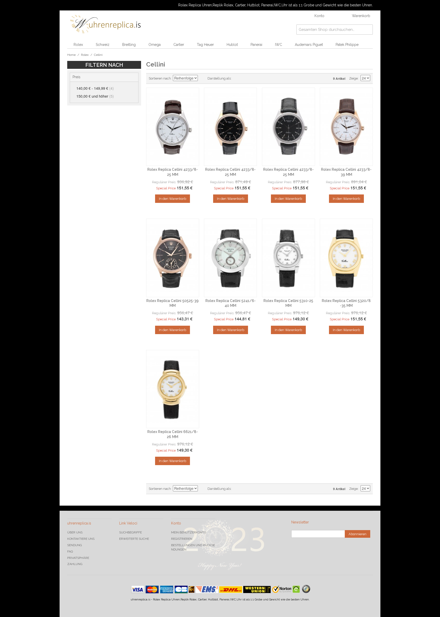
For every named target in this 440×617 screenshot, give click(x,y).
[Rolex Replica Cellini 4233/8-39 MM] (346, 127)
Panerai (256, 45)
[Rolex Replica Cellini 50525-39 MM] (172, 258)
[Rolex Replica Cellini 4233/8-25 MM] (172, 127)
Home (71, 55)
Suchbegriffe (130, 532)
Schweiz (102, 45)
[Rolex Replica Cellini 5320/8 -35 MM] (346, 258)
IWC (278, 45)
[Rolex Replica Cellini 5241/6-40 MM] (230, 258)
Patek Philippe (347, 45)
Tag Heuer (205, 45)
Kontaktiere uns (80, 539)
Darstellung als (219, 78)
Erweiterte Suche (134, 539)
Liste (245, 78)
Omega (154, 45)
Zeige (353, 78)
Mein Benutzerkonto (188, 532)
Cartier (178, 45)
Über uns (74, 532)
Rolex (78, 45)
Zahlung (74, 564)
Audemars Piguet (309, 45)
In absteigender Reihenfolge (202, 78)
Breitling (129, 45)
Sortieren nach (160, 78)
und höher (95, 96)
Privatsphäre (78, 558)
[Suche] (368, 29)
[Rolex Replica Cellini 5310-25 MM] (288, 258)
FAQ (70, 551)
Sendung (74, 545)
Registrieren (181, 539)
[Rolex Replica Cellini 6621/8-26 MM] (172, 389)
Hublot (232, 45)
